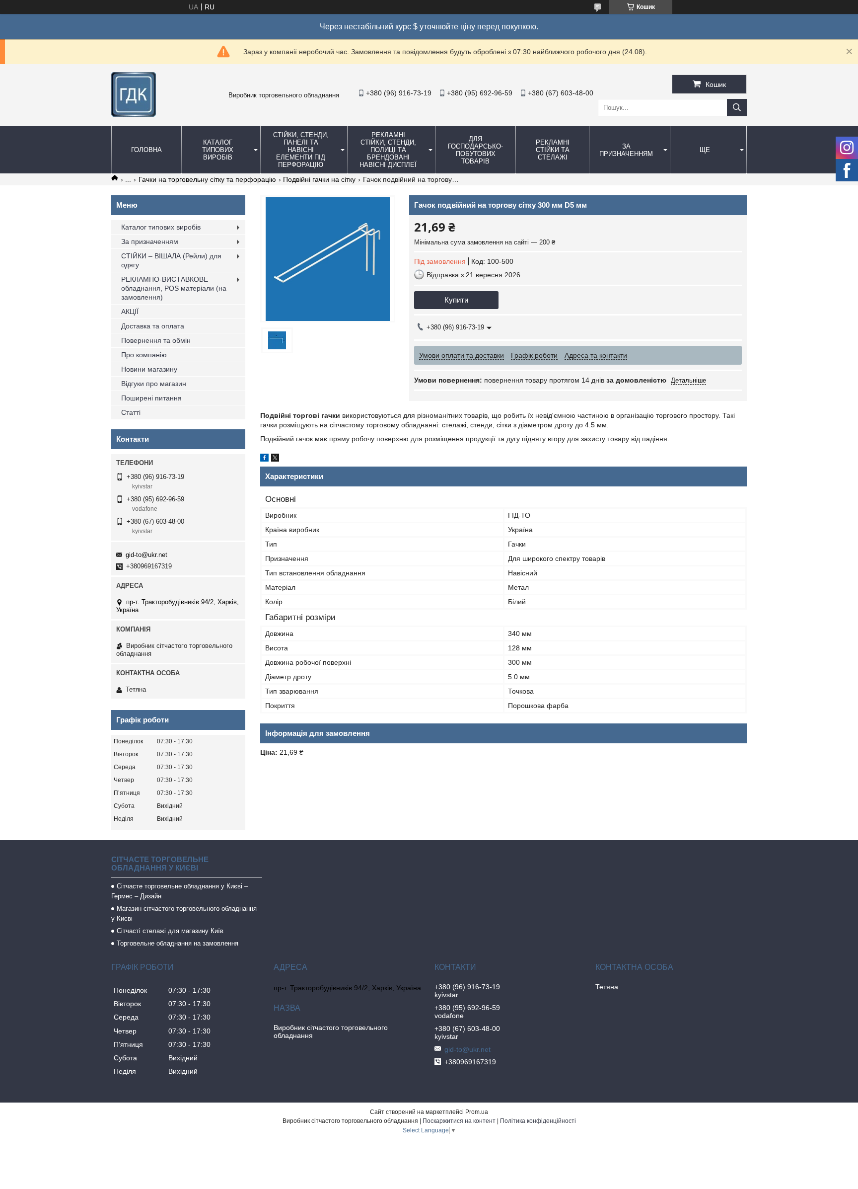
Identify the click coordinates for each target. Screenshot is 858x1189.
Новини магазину (149, 369)
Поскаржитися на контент (459, 1120)
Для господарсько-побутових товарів (475, 150)
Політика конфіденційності (538, 1120)
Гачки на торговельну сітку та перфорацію (207, 179)
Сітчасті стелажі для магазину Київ (170, 931)
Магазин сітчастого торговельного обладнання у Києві (184, 913)
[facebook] (264, 459)
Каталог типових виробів (217, 150)
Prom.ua (476, 1112)
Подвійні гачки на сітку (319, 179)
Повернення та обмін (156, 340)
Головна (146, 150)
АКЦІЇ (130, 312)
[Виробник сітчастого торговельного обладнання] (133, 114)
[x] (275, 459)
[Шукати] (737, 107)
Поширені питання (151, 398)
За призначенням (626, 150)
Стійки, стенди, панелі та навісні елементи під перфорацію (301, 149)
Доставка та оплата (152, 326)
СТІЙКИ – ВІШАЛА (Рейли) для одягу (171, 260)
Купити (456, 300)
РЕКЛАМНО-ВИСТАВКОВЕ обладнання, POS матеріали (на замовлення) (173, 288)
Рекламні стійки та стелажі (553, 150)
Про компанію (144, 355)
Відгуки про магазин (153, 384)
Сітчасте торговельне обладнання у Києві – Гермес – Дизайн (179, 891)
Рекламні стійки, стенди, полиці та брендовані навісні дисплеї (388, 149)
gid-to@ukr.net (146, 554)
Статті (131, 412)
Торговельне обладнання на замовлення (177, 943)
